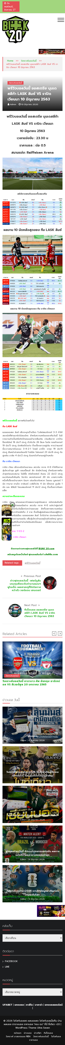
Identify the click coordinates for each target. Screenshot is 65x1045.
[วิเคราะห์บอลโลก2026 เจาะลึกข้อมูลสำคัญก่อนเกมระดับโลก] (32, 883)
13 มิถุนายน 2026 (36, 899)
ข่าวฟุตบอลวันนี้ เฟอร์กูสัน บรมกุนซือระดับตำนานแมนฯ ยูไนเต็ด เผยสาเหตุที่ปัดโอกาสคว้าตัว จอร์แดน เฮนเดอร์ (24, 585)
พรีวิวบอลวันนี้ (32, 563)
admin (13, 104)
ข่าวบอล (28, 1033)
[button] (12, 505)
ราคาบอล (33, 1040)
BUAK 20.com (46, 548)
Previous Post (32, 576)
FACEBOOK (11, 961)
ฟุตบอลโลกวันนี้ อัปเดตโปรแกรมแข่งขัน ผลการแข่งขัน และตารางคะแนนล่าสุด (33, 853)
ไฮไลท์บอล (56, 1036)
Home (10, 60)
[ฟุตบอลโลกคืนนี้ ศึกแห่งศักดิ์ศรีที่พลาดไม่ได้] (32, 804)
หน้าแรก (17, 1033)
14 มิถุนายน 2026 (36, 859)
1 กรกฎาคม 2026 (36, 780)
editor (23, 740)
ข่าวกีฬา (37, 1033)
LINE (7, 967)
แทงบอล (33, 736)
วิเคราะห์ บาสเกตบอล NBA (18, 1036)
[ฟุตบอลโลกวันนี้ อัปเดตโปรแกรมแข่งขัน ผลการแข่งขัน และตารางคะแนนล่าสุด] (32, 844)
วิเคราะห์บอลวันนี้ (28, 60)
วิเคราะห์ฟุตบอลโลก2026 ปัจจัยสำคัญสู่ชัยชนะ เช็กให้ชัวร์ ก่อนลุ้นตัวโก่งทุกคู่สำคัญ (32, 774)
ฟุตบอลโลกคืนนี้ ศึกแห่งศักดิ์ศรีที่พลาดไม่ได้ (32, 815)
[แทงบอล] (32, 725)
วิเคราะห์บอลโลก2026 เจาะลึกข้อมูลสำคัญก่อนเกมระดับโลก (32, 893)
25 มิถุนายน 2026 (36, 819)
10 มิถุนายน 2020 (29, 104)
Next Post (30, 605)
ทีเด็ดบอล (48, 1033)
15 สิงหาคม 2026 (36, 740)
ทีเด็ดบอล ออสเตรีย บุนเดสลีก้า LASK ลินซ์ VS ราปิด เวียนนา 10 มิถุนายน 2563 (39, 613)
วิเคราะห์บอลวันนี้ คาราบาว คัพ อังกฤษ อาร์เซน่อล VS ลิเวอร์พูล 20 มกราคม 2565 (31, 683)
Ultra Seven (43, 1028)
